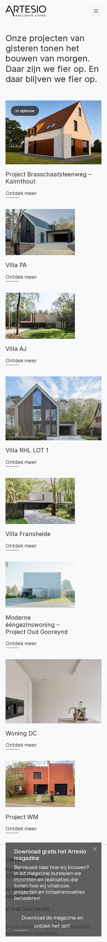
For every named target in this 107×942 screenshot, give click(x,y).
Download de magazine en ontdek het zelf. (52, 921)
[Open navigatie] (96, 10)
